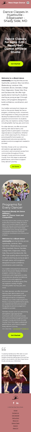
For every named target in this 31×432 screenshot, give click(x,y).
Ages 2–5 (15, 428)
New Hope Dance (16, 3)
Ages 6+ (15, 426)
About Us (15, 421)
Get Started (16, 328)
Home (15, 410)
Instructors (15, 418)
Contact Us (25, 328)
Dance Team (15, 423)
